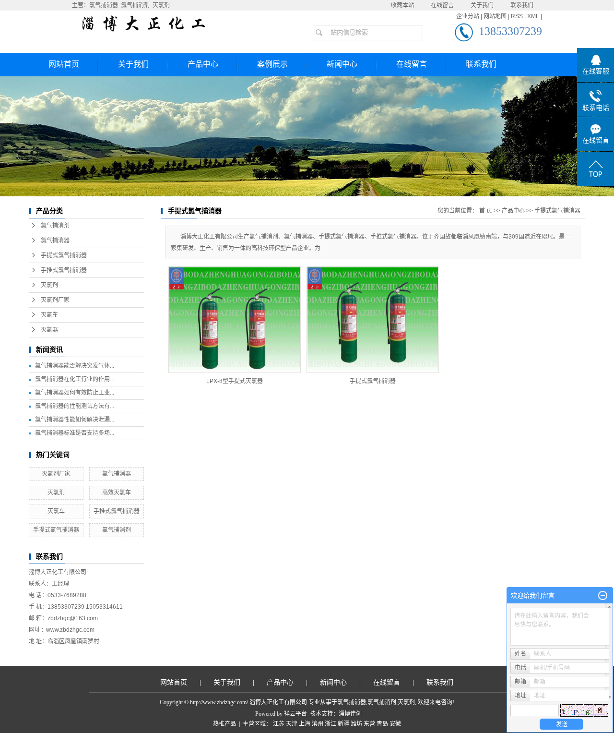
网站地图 (495, 16)
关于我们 (482, 5)
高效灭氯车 (116, 492)
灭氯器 (49, 329)
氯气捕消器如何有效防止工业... (74, 392)
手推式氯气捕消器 (64, 270)
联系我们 (521, 5)
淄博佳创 (350, 713)
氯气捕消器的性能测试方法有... (74, 406)
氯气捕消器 (103, 5)
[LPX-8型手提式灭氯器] (234, 319)
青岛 (382, 724)
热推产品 (224, 724)
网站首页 (63, 64)
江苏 (278, 724)
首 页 (485, 210)
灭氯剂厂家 (55, 300)
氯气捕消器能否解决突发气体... (74, 365)
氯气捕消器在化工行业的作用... (74, 379)
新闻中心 (342, 64)
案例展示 (272, 64)
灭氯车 (49, 315)
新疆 (343, 724)
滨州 (317, 724)
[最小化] (602, 596)
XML (533, 16)
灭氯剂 (161, 5)
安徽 (395, 724)
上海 (304, 724)
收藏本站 (402, 5)
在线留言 (442, 5)
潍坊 (356, 724)
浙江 (330, 724)
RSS (517, 16)
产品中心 (203, 64)
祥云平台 (295, 713)
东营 (369, 724)
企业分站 (467, 16)
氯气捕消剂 (135, 5)
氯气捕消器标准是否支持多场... (74, 433)
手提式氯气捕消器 (64, 255)
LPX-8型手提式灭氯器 (234, 381)
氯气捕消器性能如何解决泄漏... (74, 419)
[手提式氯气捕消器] (373, 319)
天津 (291, 724)
